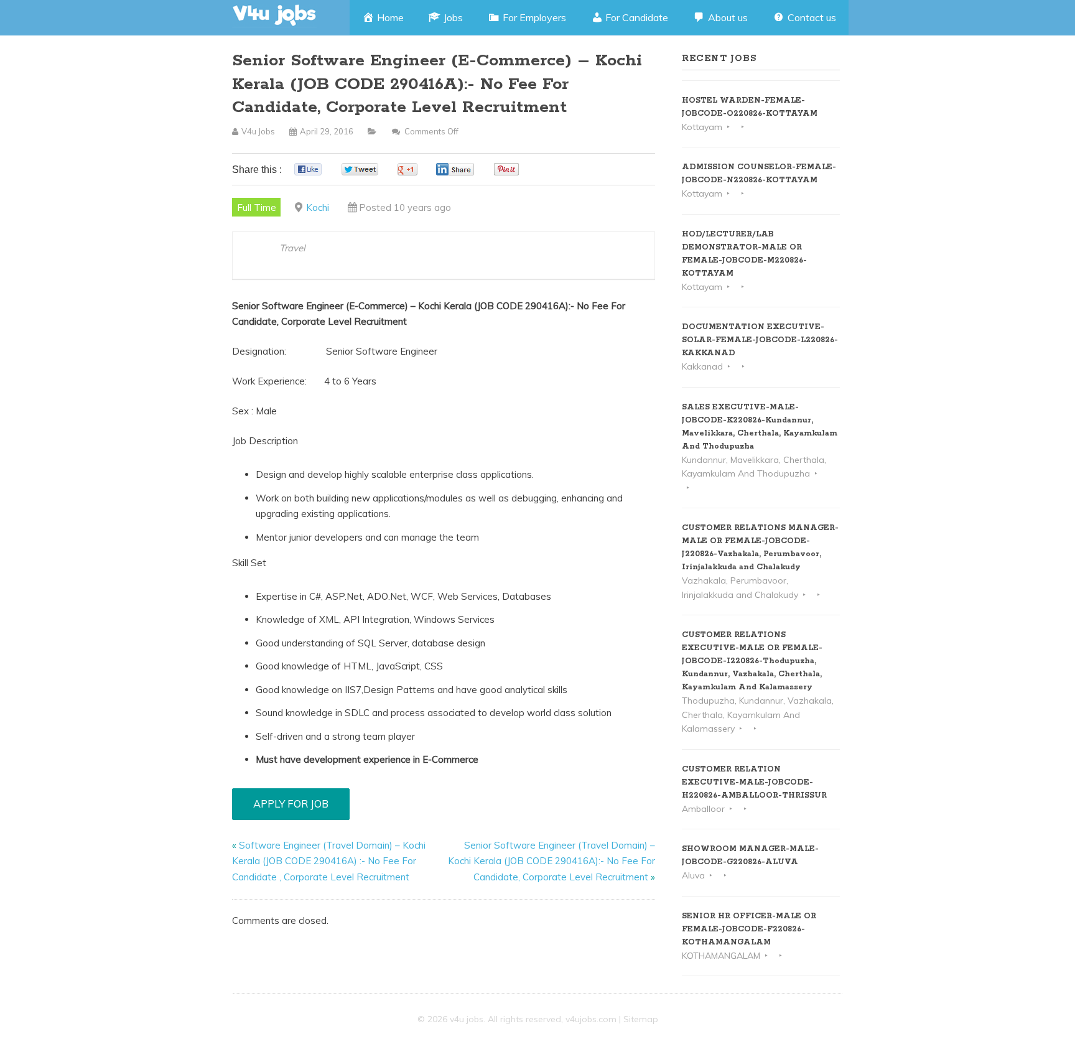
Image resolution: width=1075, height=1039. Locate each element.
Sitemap (640, 1019)
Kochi (317, 207)
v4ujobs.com (591, 1019)
